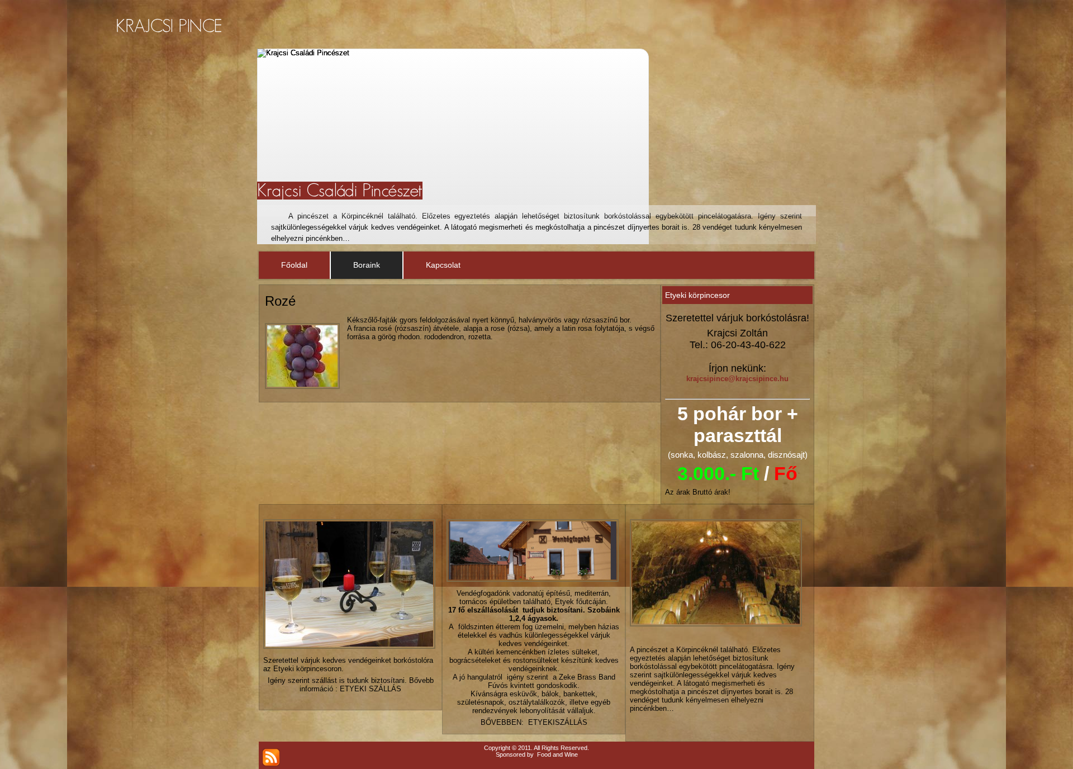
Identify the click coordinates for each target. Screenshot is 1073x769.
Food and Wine (557, 754)
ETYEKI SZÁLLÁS (370, 689)
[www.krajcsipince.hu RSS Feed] (271, 757)
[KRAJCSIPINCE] (169, 26)
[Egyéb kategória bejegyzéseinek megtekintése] (631, 732)
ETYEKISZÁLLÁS (557, 722)
